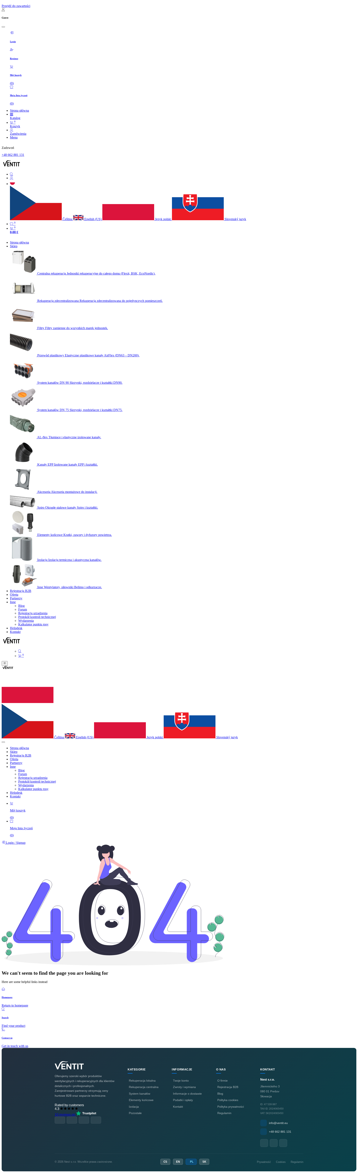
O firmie (222, 1080)
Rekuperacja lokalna (142, 1080)
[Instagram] (283, 1143)
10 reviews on (65, 1114)
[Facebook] (264, 1143)
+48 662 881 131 (13, 155)
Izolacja (134, 1106)
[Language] (12, 183)
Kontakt (178, 1106)
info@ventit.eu (278, 1123)
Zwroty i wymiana (184, 1087)
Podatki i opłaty (183, 1100)
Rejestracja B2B (227, 1087)
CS (165, 1161)
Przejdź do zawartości (16, 6)
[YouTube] (274, 1143)
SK (204, 1161)
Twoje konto (181, 1080)
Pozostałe (135, 1113)
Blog (220, 1093)
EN (178, 1161)
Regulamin (224, 1113)
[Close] (3, 27)
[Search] (183, 174)
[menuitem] (19, 242)
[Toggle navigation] (5, 663)
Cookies (281, 1161)
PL (192, 1161)
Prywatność (264, 1161)
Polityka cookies (227, 1100)
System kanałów (139, 1093)
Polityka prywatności (230, 1106)
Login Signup (15, 842)
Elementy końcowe (141, 1100)
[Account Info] (183, 178)
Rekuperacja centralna (143, 1087)
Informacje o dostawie (187, 1093)
